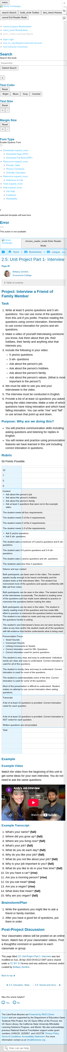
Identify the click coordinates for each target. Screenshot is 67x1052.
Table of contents (14, 282)
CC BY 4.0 (15, 963)
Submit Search (9, 68)
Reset (5, 89)
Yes (7, 1003)
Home (15, 252)
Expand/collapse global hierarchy (5, 252)
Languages (57, 252)
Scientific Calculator (16, 172)
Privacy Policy (52, 1033)
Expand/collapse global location (63, 251)
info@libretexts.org (35, 1040)
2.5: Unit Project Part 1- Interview (34, 956)
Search (6, 1048)
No (18, 1003)
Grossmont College (22, 275)
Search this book (8, 58)
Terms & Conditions (11, 1036)
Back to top (7, 975)
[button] (11, 195)
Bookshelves (35, 252)
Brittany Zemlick (20, 272)
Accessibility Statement (33, 1036)
